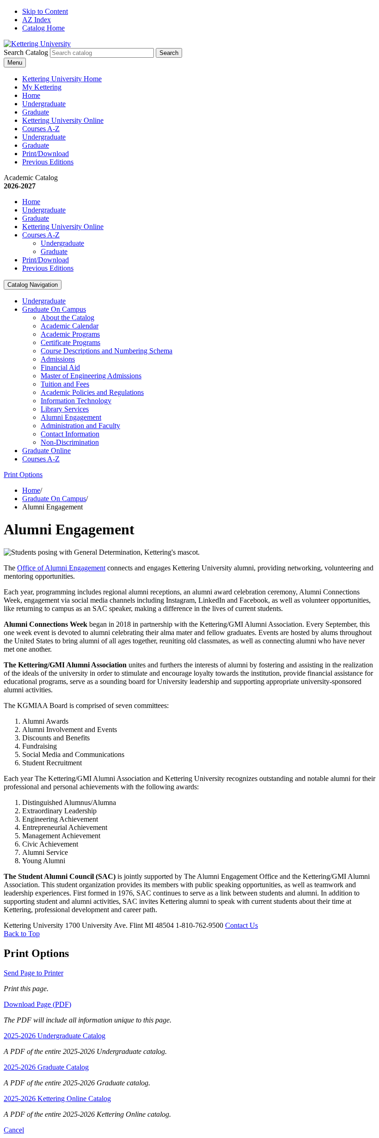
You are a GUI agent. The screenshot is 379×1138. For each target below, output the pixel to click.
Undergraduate (44, 104)
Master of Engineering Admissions (91, 376)
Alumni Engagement (71, 417)
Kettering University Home (62, 79)
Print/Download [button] (45, 153)
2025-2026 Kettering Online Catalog (57, 1098)
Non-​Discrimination (70, 442)
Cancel (14, 1130)
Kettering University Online (63, 120)
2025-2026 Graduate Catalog (46, 1067)
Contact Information (70, 434)
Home (31, 95)
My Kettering (41, 87)
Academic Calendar (69, 326)
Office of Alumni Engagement (61, 568)
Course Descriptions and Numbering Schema (106, 351)
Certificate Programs (70, 342)
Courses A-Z (41, 129)
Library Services (65, 409)
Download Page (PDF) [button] (37, 1004)
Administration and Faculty (80, 426)
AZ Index (36, 20)
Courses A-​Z (41, 459)
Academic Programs (70, 334)
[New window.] (37, 44)
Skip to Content (45, 11)
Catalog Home (43, 28)
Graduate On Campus (54, 309)
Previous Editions (47, 162)
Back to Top (22, 934)
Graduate (35, 112)
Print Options (23, 474)
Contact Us (241, 925)
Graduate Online (46, 450)
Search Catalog (26, 52)
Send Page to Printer (33, 973)
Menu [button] (14, 62)
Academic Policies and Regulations (92, 392)
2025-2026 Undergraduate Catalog (54, 1036)
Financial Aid (60, 367)
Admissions (58, 359)
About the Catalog (67, 317)
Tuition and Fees (65, 384)
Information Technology (76, 401)
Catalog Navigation (32, 284)
